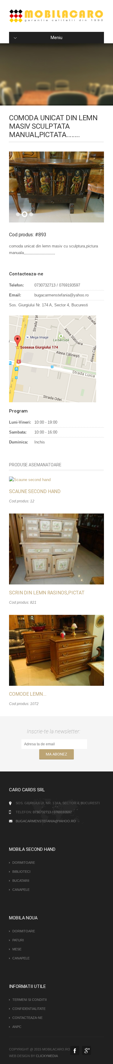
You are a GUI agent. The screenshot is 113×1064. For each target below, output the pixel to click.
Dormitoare (23, 862)
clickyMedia (47, 1056)
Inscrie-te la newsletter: (55, 731)
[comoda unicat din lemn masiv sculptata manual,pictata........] (56, 187)
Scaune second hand (35, 491)
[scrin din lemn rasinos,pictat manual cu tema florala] (56, 549)
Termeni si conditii (29, 999)
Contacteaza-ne (27, 1018)
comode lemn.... (27, 694)
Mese (16, 949)
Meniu (56, 37)
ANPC (16, 1027)
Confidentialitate (29, 1008)
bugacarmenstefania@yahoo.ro (46, 821)
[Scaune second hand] (30, 479)
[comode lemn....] (56, 650)
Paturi (18, 940)
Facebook (74, 1050)
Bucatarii (20, 880)
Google (86, 1050)
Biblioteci (21, 871)
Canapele (21, 889)
